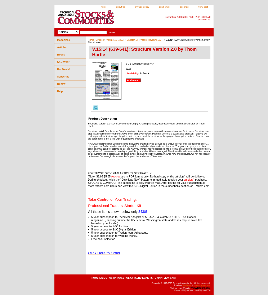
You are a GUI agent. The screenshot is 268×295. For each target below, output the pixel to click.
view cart (203, 7)
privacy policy (142, 7)
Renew (61, 84)
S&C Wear (63, 62)
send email (164, 7)
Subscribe (63, 76)
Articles (100, 40)
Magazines (63, 40)
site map (184, 7)
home (104, 7)
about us (120, 7)
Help (60, 91)
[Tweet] (95, 109)
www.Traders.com (200, 288)
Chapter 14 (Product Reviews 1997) (145, 40)
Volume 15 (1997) (115, 40)
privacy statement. (202, 285)
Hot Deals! (63, 69)
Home (91, 40)
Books (61, 54)
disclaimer (187, 285)
